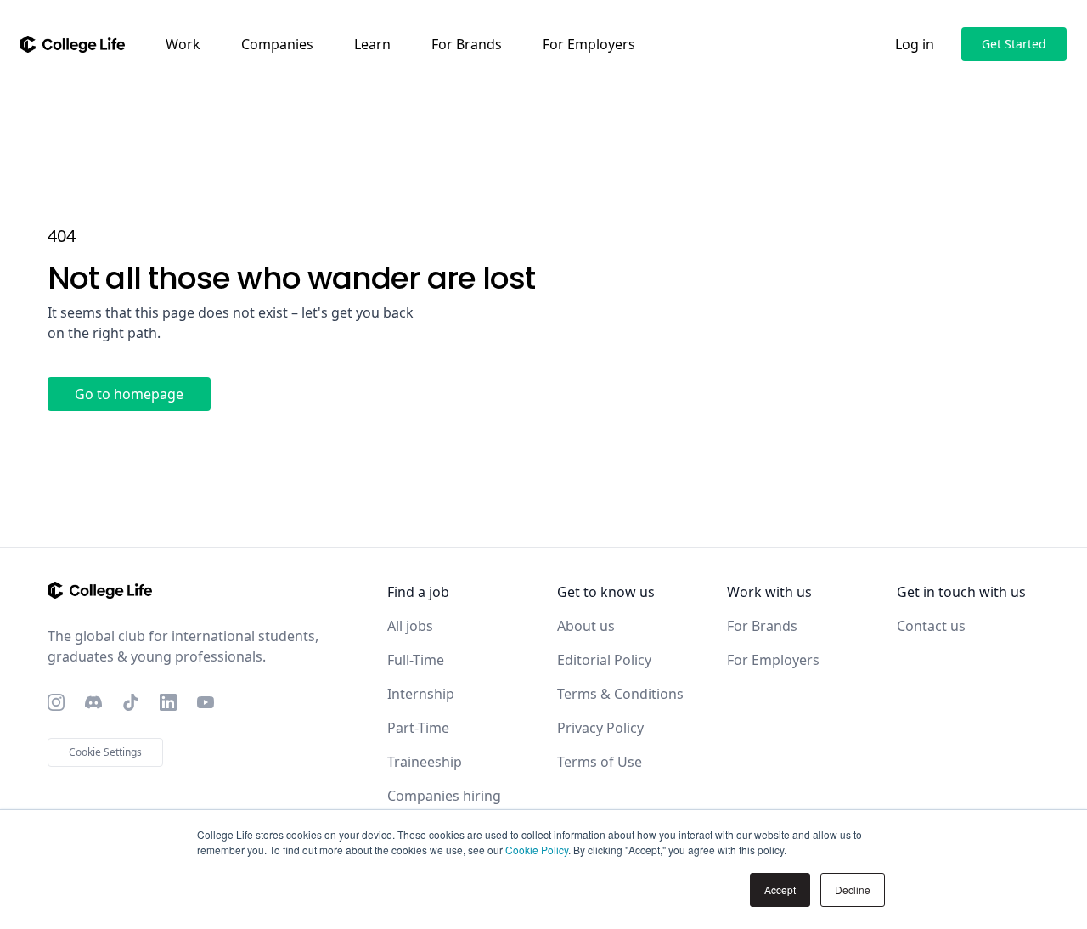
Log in (914, 44)
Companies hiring (444, 795)
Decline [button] (852, 889)
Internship (420, 693)
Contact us (931, 626)
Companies (277, 44)
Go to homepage (129, 394)
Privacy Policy (600, 727)
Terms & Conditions (620, 693)
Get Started (1014, 44)
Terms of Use (599, 761)
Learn (372, 44)
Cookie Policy (536, 849)
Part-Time (418, 727)
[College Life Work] (72, 44)
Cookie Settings (105, 752)
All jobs (410, 626)
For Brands (466, 44)
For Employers (589, 44)
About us (586, 626)
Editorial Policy (604, 659)
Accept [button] (780, 889)
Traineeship (424, 761)
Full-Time (415, 659)
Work (183, 44)
